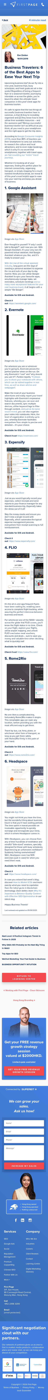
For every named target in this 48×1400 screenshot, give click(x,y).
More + (7, 1279)
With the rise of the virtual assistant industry (21, 264)
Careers (29, 1248)
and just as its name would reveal (22, 410)
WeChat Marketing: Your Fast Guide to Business (23, 959)
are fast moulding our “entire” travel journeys (22, 156)
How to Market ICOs (22, 882)
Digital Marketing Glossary (33, 1270)
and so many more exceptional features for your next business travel (24, 284)
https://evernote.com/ (27, 435)
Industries (30, 1243)
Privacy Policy (28, 1387)
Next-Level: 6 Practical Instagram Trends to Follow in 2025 (21, 938)
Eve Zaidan (22, 55)
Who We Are (31, 1238)
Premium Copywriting (9, 1263)
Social (6, 1248)
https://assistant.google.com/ (22, 303)
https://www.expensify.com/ (22, 541)
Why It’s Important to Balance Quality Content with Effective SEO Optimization (23, 893)
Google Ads (9, 1243)
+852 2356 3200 (12, 1303)
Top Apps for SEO (10, 953)
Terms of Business (11, 1387)
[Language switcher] (5, 4)
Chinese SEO (9, 1269)
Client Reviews (32, 1253)
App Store (19, 239)
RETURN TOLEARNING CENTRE (24, 977)
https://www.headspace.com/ (23, 874)
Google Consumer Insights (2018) (24, 137)
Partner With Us (10, 1274)
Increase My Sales (24, 1166)
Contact (29, 1258)
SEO (6, 1238)
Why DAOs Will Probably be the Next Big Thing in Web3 (23, 946)
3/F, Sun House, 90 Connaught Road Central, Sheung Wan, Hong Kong (17, 1292)
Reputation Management (9, 1255)
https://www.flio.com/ (27, 652)
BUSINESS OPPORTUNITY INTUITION (19, 964)
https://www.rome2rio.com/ (22, 754)
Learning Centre (33, 1263)
